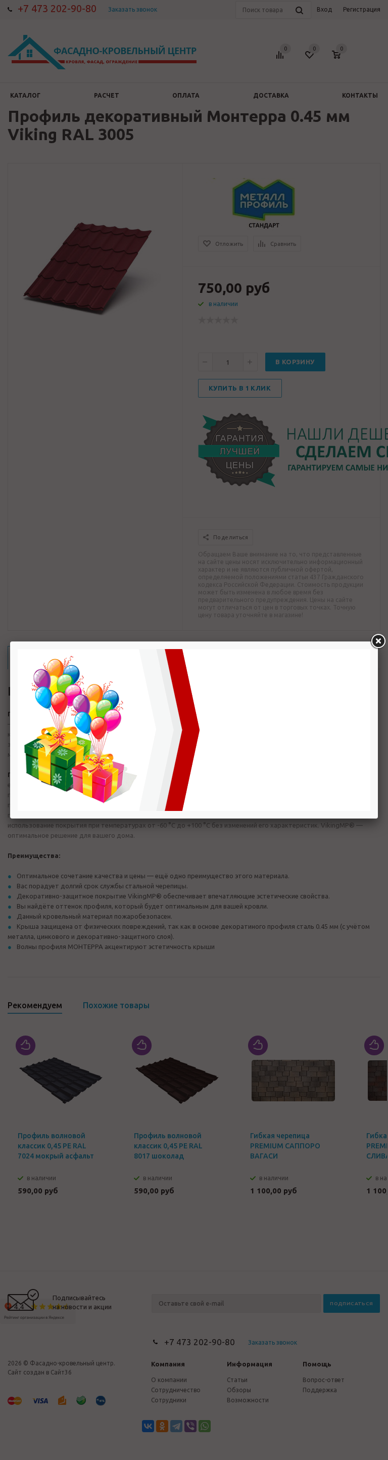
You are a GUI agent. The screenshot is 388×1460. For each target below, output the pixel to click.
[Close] (378, 641)
